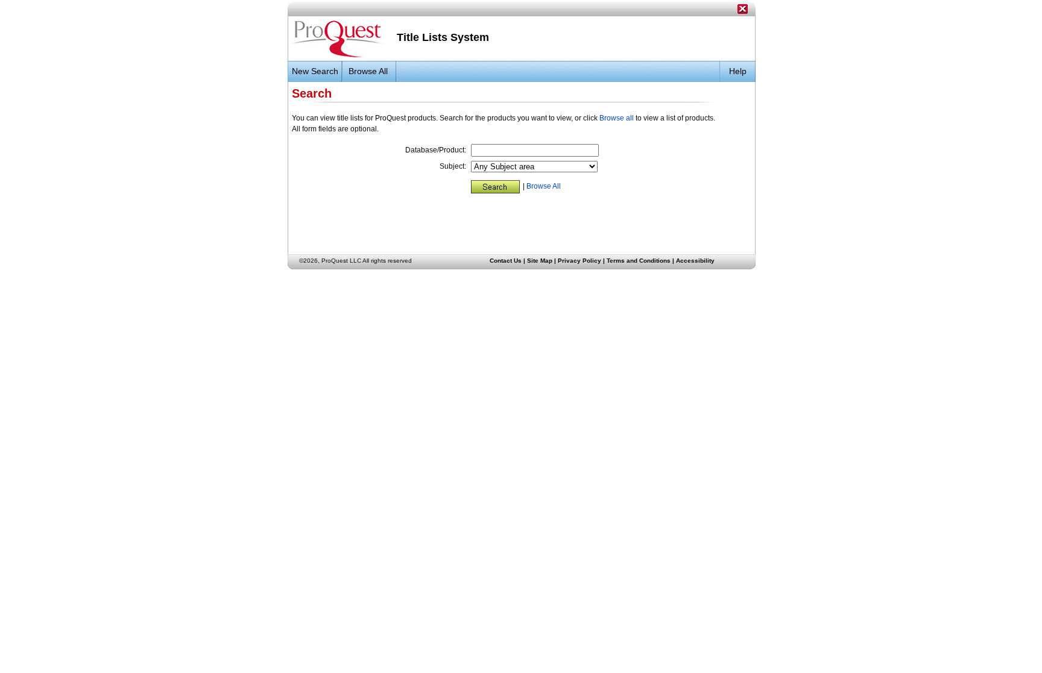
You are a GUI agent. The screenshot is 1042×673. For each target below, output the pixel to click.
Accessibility (695, 260)
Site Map (539, 260)
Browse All (543, 186)
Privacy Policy (579, 260)
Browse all (616, 118)
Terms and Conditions (639, 260)
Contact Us (506, 260)
